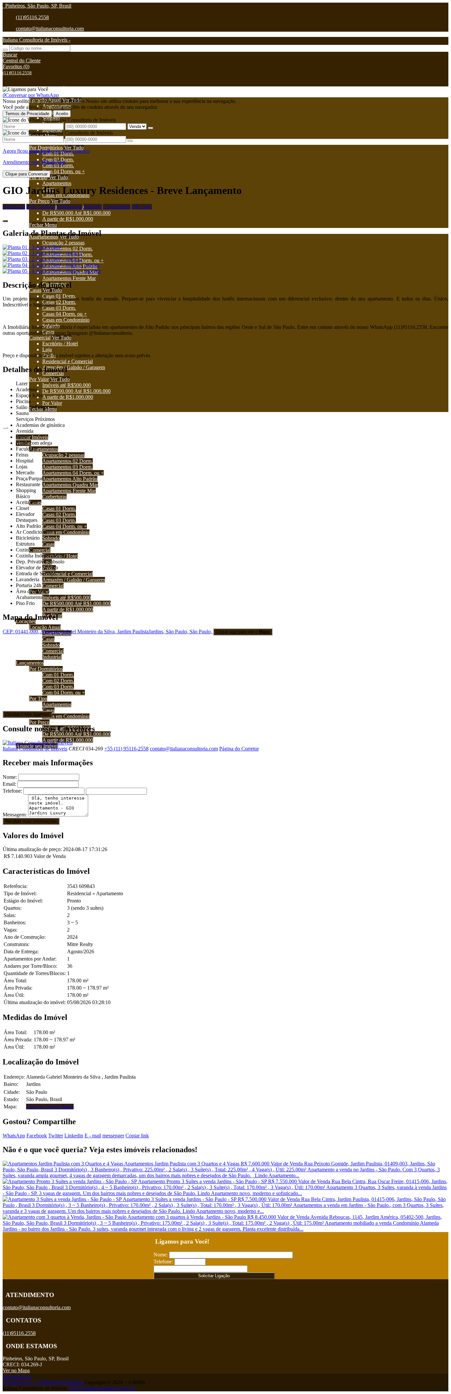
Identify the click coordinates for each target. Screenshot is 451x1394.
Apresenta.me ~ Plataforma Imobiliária (43, 1382)
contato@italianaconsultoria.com (50, 28)
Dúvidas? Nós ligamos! (27, 714)
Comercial (40, 337)
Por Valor (39, 379)
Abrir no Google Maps (50, 1106)
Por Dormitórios (46, 147)
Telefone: (12, 791)
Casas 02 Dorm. (59, 302)
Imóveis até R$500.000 (66, 385)
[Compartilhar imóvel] (5, 221)
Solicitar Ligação (214, 1275)
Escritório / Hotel (60, 343)
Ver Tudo (74, 147)
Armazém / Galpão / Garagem (73, 367)
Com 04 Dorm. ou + (63, 171)
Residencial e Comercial (67, 361)
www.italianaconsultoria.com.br (102, 1388)
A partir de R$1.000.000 (67, 219)
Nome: (10, 777)
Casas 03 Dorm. (59, 308)
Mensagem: (15, 814)
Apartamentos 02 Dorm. (67, 248)
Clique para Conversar (26, 174)
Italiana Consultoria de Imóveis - (36, 40)
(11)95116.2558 (32, 17)
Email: (9, 784)
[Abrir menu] (5, 426)
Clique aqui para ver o (243, 631)
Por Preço (39, 201)
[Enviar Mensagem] (130, 141)
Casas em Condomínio (65, 320)
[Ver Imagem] (225, 247)
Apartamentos (56, 183)
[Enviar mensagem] (150, 128)
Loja (47, 349)
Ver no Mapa (16, 1370)
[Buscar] (5, 50)
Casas (35, 290)
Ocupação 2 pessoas (63, 242)
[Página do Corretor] (38, 742)
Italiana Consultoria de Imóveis (35, 748)
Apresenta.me (17, 1376)
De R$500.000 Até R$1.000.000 (76, 213)
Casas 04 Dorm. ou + (64, 314)
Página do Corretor (239, 748)
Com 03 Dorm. (58, 165)
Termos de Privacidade (27, 113)
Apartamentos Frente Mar (69, 278)
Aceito (62, 113)
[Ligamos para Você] (25, 89)
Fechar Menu (43, 225)
